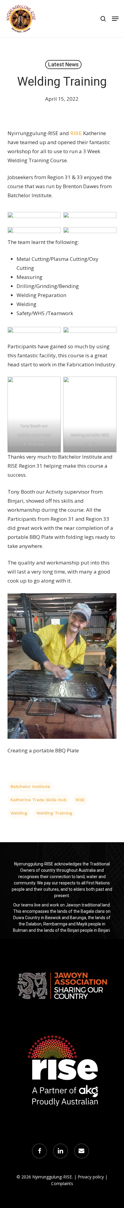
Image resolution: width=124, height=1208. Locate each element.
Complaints (62, 1183)
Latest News (63, 64)
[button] (115, 19)
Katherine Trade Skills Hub (39, 799)
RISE (80, 799)
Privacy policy (91, 1177)
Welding (19, 813)
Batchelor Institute (30, 786)
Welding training (54, 813)
